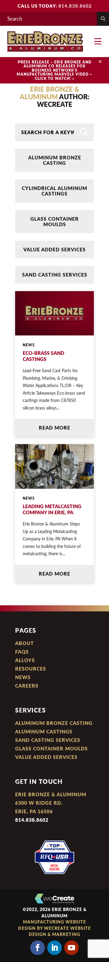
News (23, 677)
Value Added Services (54, 249)
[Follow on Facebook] (37, 947)
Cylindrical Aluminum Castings (54, 191)
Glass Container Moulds (54, 221)
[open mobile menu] (98, 41)
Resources (30, 668)
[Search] (84, 132)
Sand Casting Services (54, 274)
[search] (103, 19)
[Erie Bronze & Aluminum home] (45, 41)
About (24, 643)
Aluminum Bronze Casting (54, 160)
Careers (26, 685)
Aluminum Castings (43, 731)
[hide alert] (100, 61)
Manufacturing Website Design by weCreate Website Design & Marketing (54, 928)
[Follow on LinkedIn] (54, 947)
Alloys (25, 660)
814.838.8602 (75, 5)
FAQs (22, 651)
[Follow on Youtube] (71, 947)
